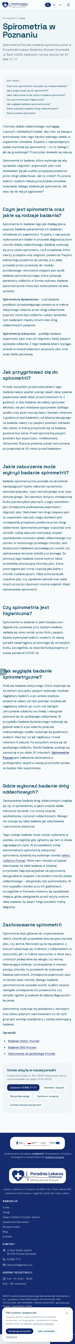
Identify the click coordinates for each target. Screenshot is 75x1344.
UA (60, 4)
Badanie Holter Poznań (23, 1041)
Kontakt (7, 1236)
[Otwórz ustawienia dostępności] (3, 672)
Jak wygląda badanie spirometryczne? (28, 104)
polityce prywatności (43, 1323)
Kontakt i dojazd (54, 1087)
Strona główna (10, 18)
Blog (5, 1231)
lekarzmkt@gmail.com (19, 1264)
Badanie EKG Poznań (22, 1047)
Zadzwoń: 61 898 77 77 (23, 1087)
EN (54, 4)
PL (48, 4)
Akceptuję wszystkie (20, 1331)
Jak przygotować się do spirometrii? (27, 90)
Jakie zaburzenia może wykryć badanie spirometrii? (36, 95)
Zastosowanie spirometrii (21, 113)
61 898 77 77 (14, 1259)
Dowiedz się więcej (55, 1157)
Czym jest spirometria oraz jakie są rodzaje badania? (36, 86)
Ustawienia (11, 1337)
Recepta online (11, 1226)
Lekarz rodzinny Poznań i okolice (21, 1217)
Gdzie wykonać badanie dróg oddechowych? (32, 108)
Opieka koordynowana (16, 1221)
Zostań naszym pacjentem (25, 1104)
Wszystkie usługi (19, 1096)
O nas (6, 1207)
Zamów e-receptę (47, 1096)
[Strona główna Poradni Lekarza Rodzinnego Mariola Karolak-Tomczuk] (15, 5)
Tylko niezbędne (46, 1331)
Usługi (6, 1212)
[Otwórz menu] (69, 5)
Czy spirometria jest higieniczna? (25, 99)
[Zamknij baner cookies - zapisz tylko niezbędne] (67, 1313)
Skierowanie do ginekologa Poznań (31, 1054)
